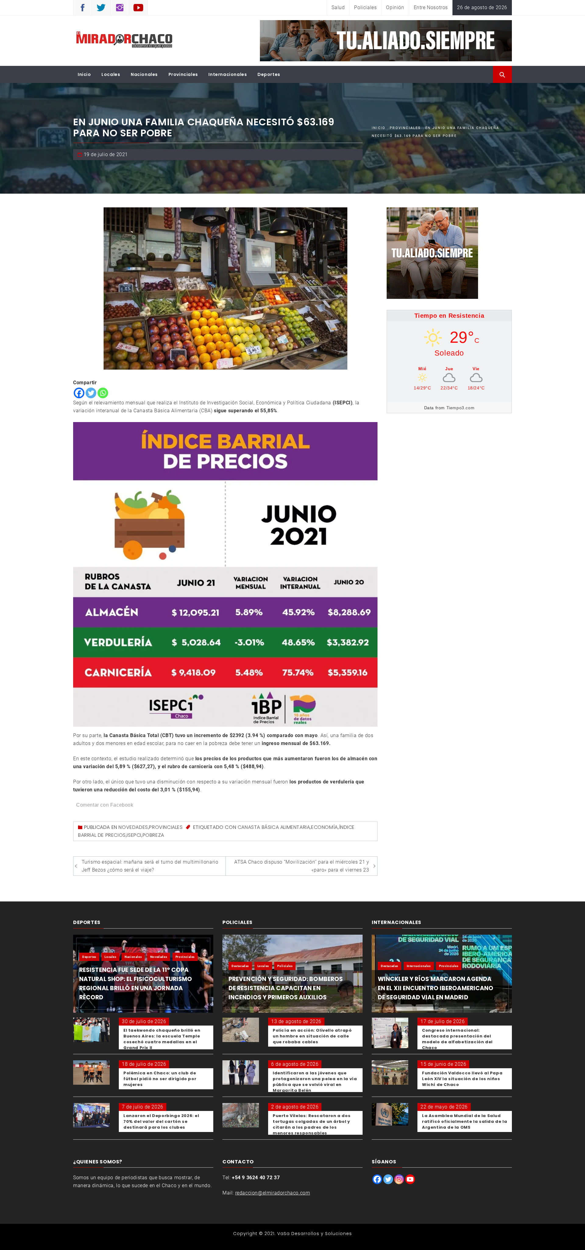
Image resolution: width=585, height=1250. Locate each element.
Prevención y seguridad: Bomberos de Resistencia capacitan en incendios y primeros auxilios (286, 988)
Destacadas (240, 966)
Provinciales (183, 74)
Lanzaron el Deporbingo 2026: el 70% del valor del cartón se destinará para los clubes (161, 1121)
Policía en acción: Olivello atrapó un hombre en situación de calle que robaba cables (312, 1036)
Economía (324, 827)
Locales (110, 74)
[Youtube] (410, 1179)
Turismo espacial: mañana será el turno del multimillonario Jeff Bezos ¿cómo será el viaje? (150, 866)
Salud (338, 7)
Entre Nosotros (431, 7)
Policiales (365, 7)
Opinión (395, 7)
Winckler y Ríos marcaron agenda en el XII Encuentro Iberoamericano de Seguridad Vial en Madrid (435, 988)
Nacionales (144, 74)
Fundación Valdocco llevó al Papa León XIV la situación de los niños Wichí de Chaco (462, 1078)
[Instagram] (399, 1179)
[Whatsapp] (103, 393)
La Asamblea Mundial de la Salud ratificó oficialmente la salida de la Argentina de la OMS (464, 1121)
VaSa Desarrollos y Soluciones (314, 1233)
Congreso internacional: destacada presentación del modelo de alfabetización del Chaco (457, 1039)
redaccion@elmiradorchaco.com (272, 1193)
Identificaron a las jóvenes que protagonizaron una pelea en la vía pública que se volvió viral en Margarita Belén (315, 1081)
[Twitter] (91, 393)
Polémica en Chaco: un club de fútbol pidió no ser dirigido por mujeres (159, 1078)
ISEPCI (134, 835)
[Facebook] (79, 393)
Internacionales (227, 74)
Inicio (84, 74)
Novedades (133, 827)
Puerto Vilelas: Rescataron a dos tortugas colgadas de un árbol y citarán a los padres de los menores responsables (311, 1124)
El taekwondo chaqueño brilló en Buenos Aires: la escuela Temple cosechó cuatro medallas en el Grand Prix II (161, 1039)
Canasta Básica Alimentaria (274, 827)
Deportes (268, 74)
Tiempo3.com (460, 407)
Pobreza (153, 835)
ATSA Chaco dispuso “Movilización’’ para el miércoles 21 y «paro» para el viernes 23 (301, 866)
